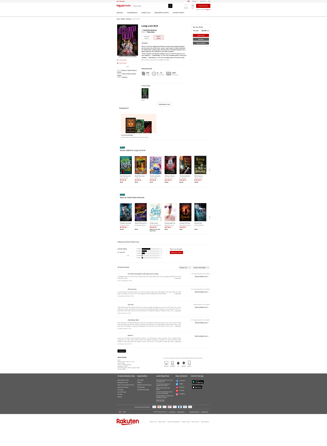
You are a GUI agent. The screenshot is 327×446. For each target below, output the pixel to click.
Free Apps (120, 389)
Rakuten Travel (186, 421)
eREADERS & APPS (161, 13)
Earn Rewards (121, 1)
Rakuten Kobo (124, 5)
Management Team (123, 382)
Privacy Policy (181, 411)
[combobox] (184, 267)
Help (209, 1)
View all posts (160, 400)
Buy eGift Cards (122, 392)
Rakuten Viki (153, 421)
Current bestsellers (127, 135)
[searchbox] (152, 6)
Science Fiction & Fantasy (129, 73)
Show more (177, 278)
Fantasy (119, 75)
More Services (195, 421)
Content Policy (204, 411)
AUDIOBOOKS (132, 13)
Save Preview (123, 63)
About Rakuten (205, 421)
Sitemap (120, 396)
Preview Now (122, 60)
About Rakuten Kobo (123, 380)
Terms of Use (172, 411)
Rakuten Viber (162, 421)
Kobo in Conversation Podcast (126, 385)
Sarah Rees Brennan (150, 30)
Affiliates (139, 382)
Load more (122, 351)
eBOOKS (120, 13)
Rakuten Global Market (174, 421)
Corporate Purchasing (143, 389)
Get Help (120, 394)
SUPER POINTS (179, 13)
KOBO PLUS (146, 13)
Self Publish (140, 380)
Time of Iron (151, 32)
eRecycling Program (123, 387)
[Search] (170, 6)
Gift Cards (203, 1)
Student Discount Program (144, 385)
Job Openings (141, 387)
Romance (124, 70)
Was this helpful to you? (201, 276)
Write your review (176, 252)
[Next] (209, 170)
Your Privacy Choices (194, 411)
